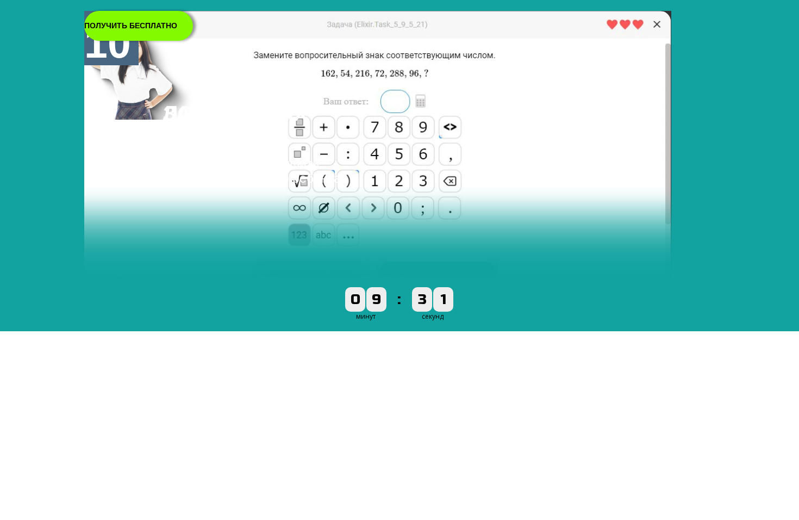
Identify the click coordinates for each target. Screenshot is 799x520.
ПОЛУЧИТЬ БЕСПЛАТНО (130, 25)
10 (107, 43)
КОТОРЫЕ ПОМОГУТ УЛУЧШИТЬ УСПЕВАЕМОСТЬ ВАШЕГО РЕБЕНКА (252, 171)
